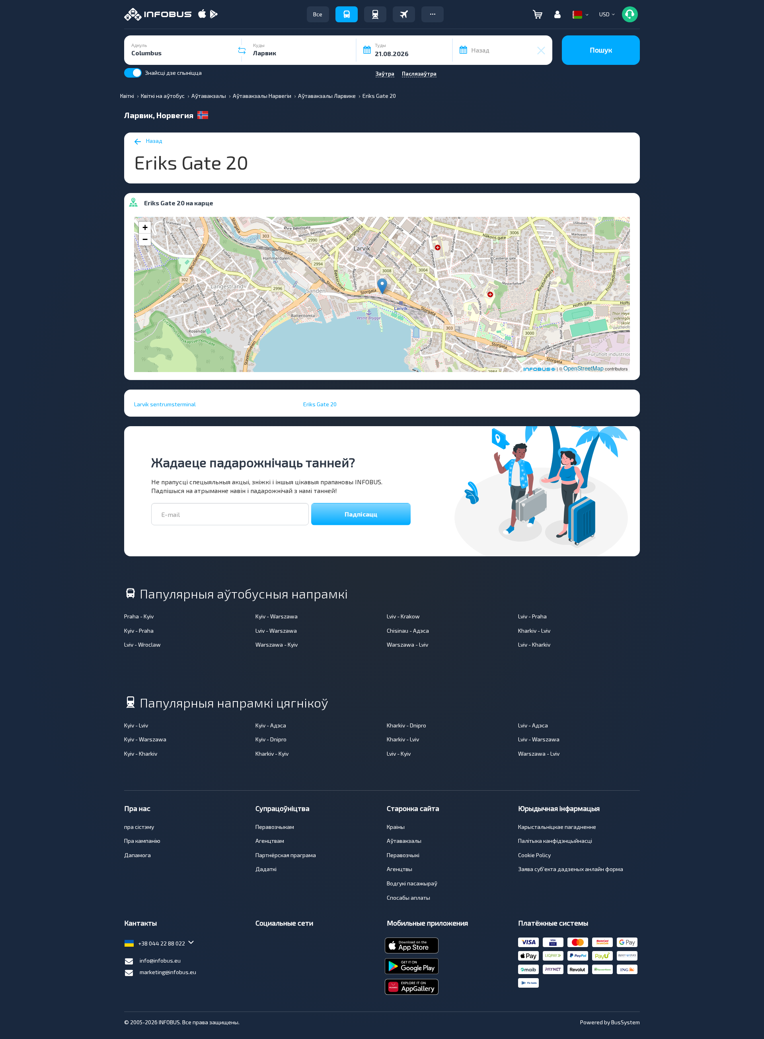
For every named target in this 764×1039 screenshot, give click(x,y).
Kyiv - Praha (139, 630)
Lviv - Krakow (403, 616)
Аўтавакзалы (404, 840)
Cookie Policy (534, 855)
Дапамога (137, 855)
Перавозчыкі (403, 855)
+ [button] (145, 227)
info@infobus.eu (160, 960)
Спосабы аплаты (408, 897)
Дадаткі (266, 869)
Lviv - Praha (532, 616)
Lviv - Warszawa (276, 630)
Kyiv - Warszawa (276, 616)
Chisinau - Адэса (408, 630)
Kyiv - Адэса (270, 725)
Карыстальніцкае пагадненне (557, 826)
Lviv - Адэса (533, 725)
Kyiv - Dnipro (270, 739)
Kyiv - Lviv (136, 725)
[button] (432, 14)
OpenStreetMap (583, 368)
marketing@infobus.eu (168, 972)
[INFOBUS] (157, 14)
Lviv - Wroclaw (142, 644)
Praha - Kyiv (139, 616)
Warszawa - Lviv (407, 644)
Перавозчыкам (274, 826)
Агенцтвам (269, 840)
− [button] (145, 239)
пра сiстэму (139, 826)
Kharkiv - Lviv (534, 630)
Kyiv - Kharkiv (140, 753)
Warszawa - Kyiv (276, 644)
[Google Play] (213, 14)
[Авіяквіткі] (404, 14)
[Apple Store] (202, 14)
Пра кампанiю (142, 840)
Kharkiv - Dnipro (406, 725)
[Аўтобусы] (346, 14)
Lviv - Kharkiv (534, 644)
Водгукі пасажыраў (412, 883)
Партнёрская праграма (285, 855)
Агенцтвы (399, 869)
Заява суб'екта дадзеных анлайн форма (570, 869)
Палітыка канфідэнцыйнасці (555, 840)
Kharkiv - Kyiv (271, 753)
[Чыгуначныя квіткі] (375, 14)
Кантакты (140, 922)
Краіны (396, 826)
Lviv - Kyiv (399, 753)
